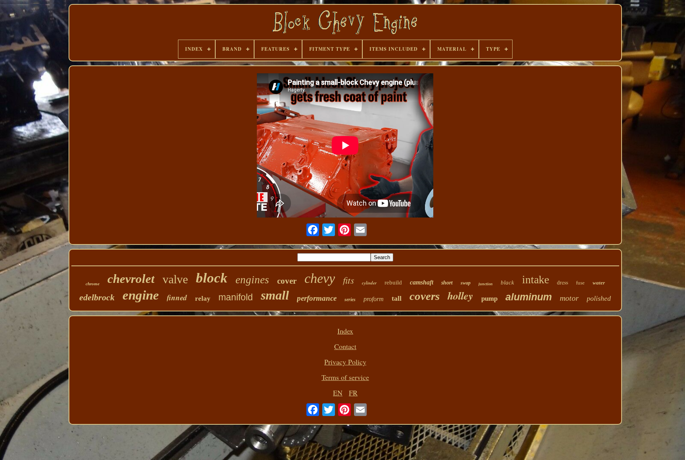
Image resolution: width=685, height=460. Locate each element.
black (507, 282)
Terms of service (345, 377)
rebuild (393, 282)
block (212, 278)
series (350, 299)
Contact (345, 346)
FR (353, 392)
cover (287, 281)
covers (424, 296)
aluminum (528, 296)
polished (599, 298)
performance (317, 298)
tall (397, 298)
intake (535, 279)
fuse (580, 283)
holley (460, 295)
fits (348, 279)
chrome (92, 283)
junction (485, 284)
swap (466, 283)
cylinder (369, 283)
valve (175, 279)
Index (345, 331)
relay (202, 298)
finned (177, 297)
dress (562, 282)
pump (489, 298)
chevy (319, 278)
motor (569, 298)
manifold (235, 297)
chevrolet (131, 279)
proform (374, 299)
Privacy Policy (345, 361)
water (599, 283)
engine (140, 295)
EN (337, 392)
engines (252, 280)
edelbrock (97, 297)
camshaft (421, 282)
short (447, 283)
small (275, 295)
